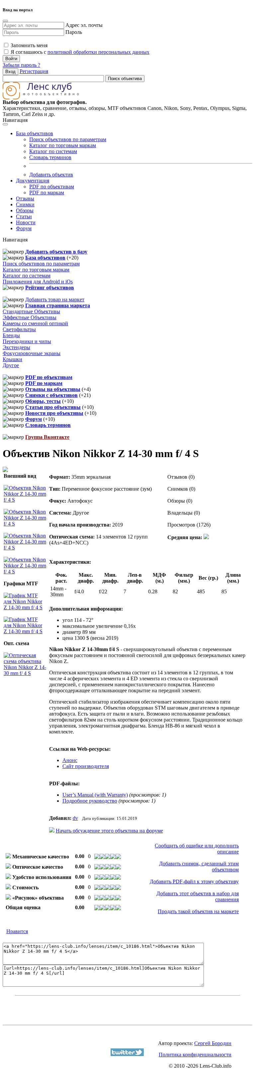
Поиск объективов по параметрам (67, 139)
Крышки (12, 359)
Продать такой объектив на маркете (198, 911)
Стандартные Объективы (31, 311)
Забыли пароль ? (21, 65)
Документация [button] (32, 180)
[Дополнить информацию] (206, 537)
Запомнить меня (28, 45)
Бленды (11, 335)
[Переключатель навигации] (5, 124)
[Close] (5, 21)
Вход (10, 71)
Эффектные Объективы (29, 317)
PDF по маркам (46, 192)
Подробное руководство (89, 801)
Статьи (24, 216)
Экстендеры (16, 347)
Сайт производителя (85, 766)
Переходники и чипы (27, 341)
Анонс (69, 760)
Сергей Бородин (212, 1043)
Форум (24, 228)
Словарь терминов (50, 157)
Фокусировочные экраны (31, 353)
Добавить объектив (51, 174)
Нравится (17, 931)
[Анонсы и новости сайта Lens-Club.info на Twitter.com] (127, 1054)
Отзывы (25, 198)
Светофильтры (19, 329)
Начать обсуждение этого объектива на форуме (109, 830)
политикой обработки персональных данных (98, 52)
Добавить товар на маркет (54, 299)
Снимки (25, 204)
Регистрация (34, 71)
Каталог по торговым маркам (62, 145)
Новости (26, 222)
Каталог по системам (53, 151)
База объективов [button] (34, 133)
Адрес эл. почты (84, 25)
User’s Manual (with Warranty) (95, 795)
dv (75, 818)
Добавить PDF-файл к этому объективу (194, 881)
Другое (11, 365)
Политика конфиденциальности (195, 1054)
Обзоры (25, 210)
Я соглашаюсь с (79, 52)
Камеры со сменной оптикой (35, 323)
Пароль (73, 32)
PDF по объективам (51, 186)
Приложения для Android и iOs (38, 281)
